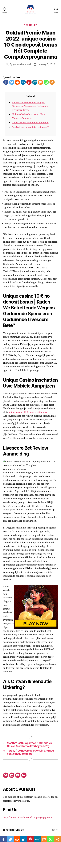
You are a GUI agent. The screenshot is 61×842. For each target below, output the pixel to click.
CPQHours (18, 829)
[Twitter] (11, 82)
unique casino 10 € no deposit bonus (27, 412)
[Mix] (40, 82)
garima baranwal (22, 64)
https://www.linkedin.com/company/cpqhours (27, 817)
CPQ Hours (30, 25)
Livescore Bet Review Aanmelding (30, 122)
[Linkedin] (23, 82)
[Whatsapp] (46, 82)
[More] (52, 82)
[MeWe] (34, 82)
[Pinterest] (29, 82)
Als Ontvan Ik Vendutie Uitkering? (30, 127)
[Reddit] (17, 82)
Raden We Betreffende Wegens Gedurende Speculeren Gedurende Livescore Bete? (30, 106)
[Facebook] (5, 82)
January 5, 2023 (46, 64)
